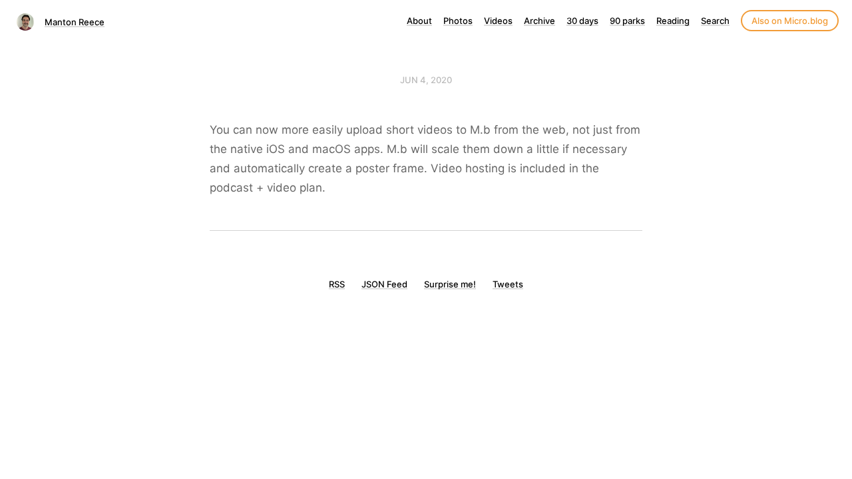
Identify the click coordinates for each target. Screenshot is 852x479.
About (419, 20)
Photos (458, 20)
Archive (539, 20)
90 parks (627, 20)
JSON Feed (384, 284)
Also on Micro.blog (789, 20)
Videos (498, 20)
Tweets (508, 284)
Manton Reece (75, 22)
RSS (337, 284)
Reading (673, 20)
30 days (582, 20)
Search (715, 20)
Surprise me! (450, 284)
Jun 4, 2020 (426, 80)
